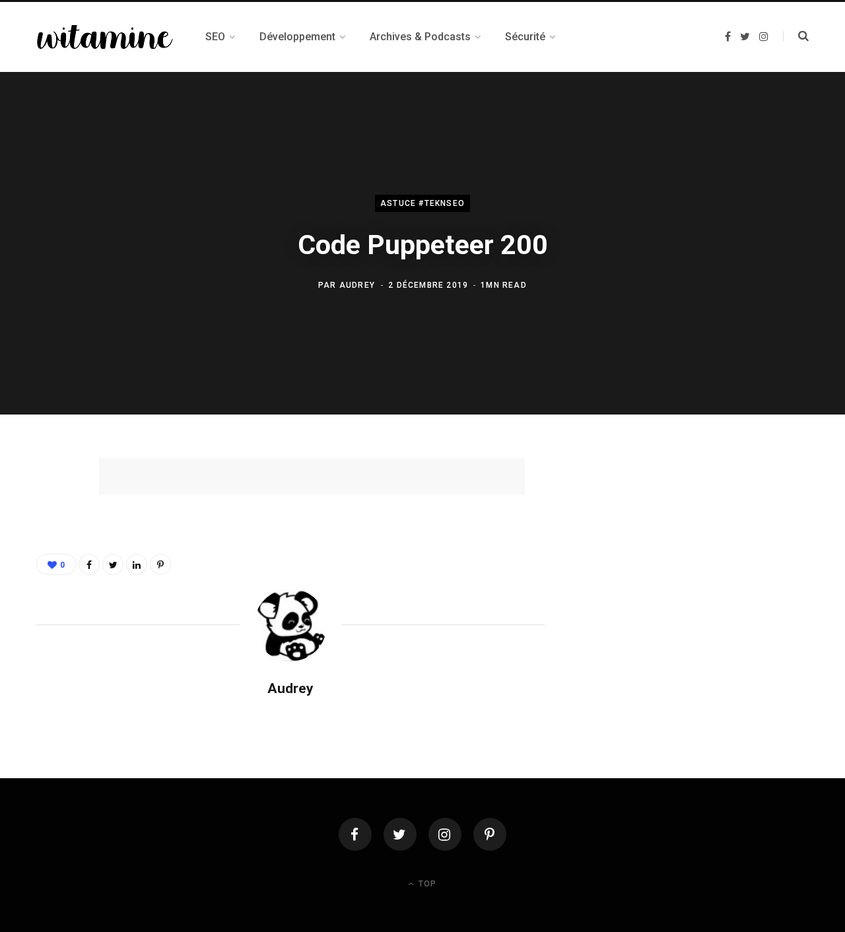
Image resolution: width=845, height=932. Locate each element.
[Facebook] (355, 834)
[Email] (50, 612)
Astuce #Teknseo (422, 204)
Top (426, 883)
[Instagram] (444, 834)
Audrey (357, 285)
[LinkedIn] (136, 564)
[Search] (796, 36)
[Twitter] (400, 834)
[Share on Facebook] (50, 507)
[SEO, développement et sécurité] (105, 37)
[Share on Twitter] (50, 542)
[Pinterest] (50, 577)
